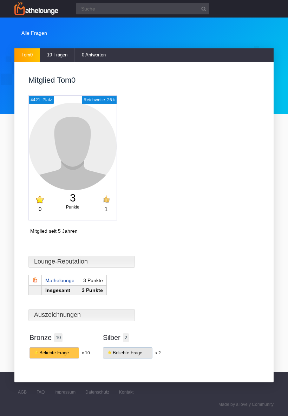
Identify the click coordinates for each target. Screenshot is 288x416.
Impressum (65, 392)
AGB (22, 392)
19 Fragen (57, 54)
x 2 (158, 352)
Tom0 (27, 54)
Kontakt (126, 392)
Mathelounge (59, 280)
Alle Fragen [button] (34, 33)
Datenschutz (97, 392)
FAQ (41, 392)
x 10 (86, 352)
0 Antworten (94, 54)
